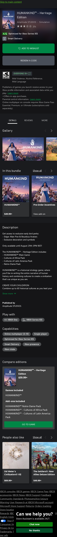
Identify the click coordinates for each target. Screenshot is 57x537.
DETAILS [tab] (12, 120)
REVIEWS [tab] (28, 120)
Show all (37, 170)
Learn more (13, 93)
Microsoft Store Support (12, 505)
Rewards (4, 513)
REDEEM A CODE (29, 60)
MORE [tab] (45, 120)
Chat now (34, 524)
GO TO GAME (28, 424)
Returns (30, 505)
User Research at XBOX (22, 502)
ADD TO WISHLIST (30, 48)
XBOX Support (33, 495)
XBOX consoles (8, 491)
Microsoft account (44, 502)
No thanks (34, 530)
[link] (15, 196)
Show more (7, 293)
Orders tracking (43, 505)
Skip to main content (11, 1)
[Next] (51, 131)
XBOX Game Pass (39, 491)
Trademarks (6, 531)
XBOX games (23, 491)
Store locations (8, 509)
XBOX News (18, 495)
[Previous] (45, 131)
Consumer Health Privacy (13, 524)
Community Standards (12, 498)
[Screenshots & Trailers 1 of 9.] (23, 149)
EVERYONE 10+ (21, 74)
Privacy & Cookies (9, 527)
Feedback (46, 495)
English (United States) (12, 516)
